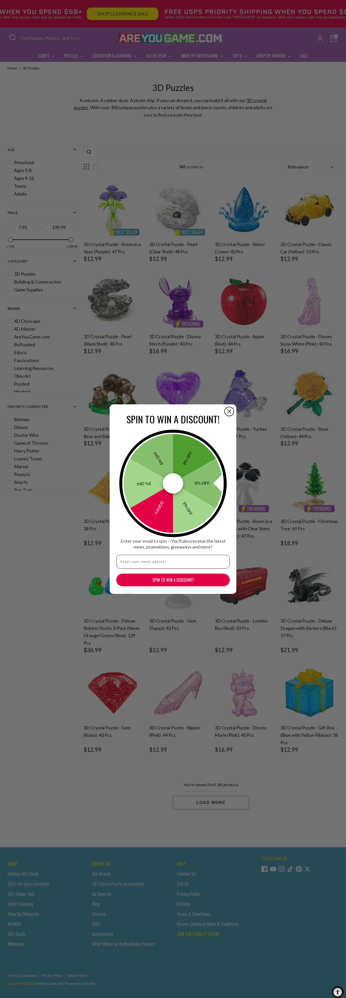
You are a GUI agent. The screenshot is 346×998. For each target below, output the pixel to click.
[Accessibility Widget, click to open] (337, 992)
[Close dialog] (229, 411)
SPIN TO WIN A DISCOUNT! (173, 580)
